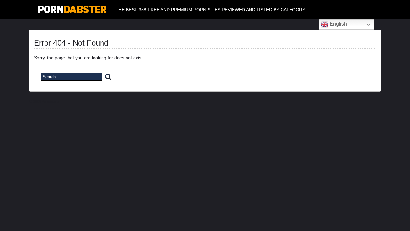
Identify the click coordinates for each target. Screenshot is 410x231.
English (337, 24)
